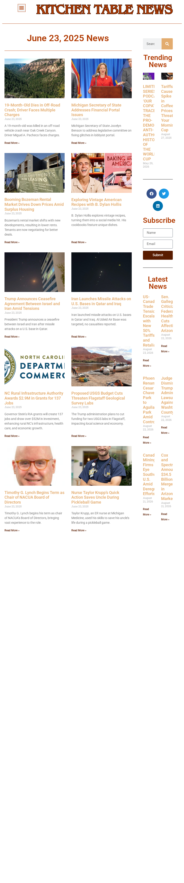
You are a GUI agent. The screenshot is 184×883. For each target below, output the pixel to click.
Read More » (12, 143)
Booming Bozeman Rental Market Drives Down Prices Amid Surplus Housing (34, 204)
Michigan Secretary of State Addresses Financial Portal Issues (96, 110)
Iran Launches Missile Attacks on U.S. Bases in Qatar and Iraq (101, 301)
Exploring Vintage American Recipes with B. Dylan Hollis (96, 202)
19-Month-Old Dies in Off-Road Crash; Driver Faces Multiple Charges (32, 110)
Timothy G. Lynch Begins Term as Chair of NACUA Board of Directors (34, 497)
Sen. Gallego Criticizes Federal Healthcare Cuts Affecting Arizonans (171, 313)
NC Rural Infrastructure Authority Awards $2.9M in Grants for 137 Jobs (33, 398)
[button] (22, 8)
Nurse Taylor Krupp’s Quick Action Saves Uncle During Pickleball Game (95, 497)
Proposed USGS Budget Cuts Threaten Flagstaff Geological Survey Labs (98, 398)
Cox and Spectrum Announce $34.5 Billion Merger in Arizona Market (170, 477)
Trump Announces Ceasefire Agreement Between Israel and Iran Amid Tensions (32, 303)
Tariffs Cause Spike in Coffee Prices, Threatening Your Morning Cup (172, 108)
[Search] (167, 43)
